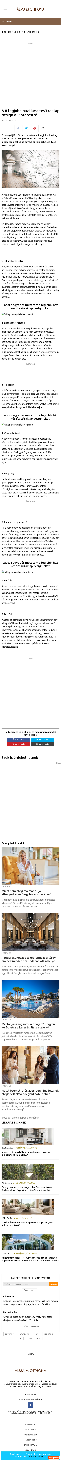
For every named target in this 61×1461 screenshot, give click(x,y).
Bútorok (9, 1334)
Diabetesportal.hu (30, 1435)
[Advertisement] (30, 75)
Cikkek (17, 31)
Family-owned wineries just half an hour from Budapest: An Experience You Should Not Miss (27, 1188)
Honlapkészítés (13, 1411)
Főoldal (6, 31)
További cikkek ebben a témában (20, 1117)
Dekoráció (25, 1334)
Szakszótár (29, 1290)
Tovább (46, 1304)
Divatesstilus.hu (31, 1440)
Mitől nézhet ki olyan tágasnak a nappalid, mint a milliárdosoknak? (29, 1224)
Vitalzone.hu (31, 1430)
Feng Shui (48, 1334)
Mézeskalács (10, 1312)
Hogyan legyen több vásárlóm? (30, 1399)
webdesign (24, 1411)
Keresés (53, 1284)
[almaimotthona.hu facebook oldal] (30, 1405)
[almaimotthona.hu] (30, 9)
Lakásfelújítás (34, 1339)
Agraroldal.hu (30, 1450)
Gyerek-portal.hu (30, 1445)
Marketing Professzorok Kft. (39, 1413)
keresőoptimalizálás (37, 1411)
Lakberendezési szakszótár (30, 1278)
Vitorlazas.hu (30, 1425)
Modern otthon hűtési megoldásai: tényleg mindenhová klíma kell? (26, 1153)
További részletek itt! (36, 1456)
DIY (37, 1334)
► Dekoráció (31, 31)
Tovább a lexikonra (30, 1327)
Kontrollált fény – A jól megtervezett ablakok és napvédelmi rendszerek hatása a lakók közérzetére (30, 1259)
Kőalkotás (8, 1296)
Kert (20, 1339)
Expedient (49, 1411)
